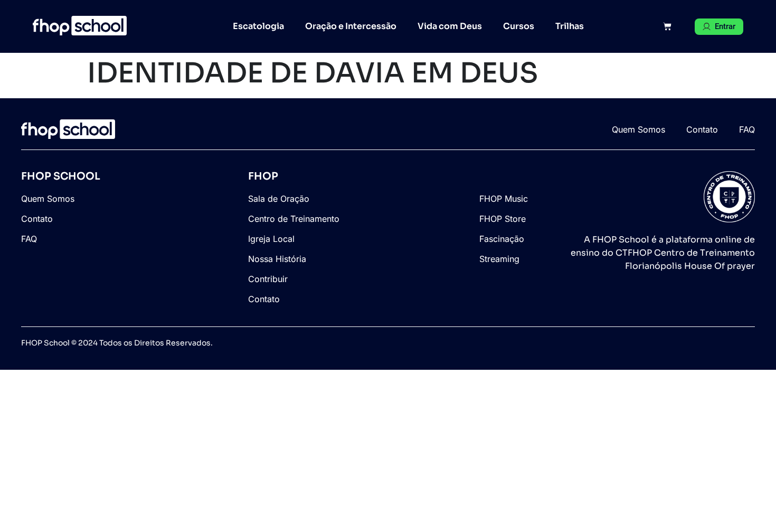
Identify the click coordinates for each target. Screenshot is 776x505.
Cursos (518, 26)
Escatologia (258, 26)
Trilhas (569, 26)
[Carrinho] (667, 26)
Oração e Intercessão (350, 26)
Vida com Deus (450, 26)
